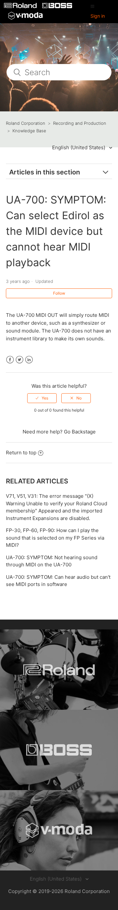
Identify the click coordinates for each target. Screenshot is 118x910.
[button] (92, 6)
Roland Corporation (25, 123)
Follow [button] (59, 293)
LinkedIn (29, 360)
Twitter (19, 360)
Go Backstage (80, 432)
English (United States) (79, 147)
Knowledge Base (29, 130)
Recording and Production (79, 123)
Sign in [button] (97, 16)
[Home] (21, 6)
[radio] (42, 398)
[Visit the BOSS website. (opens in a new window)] (59, 750)
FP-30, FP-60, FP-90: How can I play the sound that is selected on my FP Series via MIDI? (55, 537)
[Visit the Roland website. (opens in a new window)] (59, 669)
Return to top (21, 452)
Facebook (10, 360)
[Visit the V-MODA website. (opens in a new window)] (59, 830)
